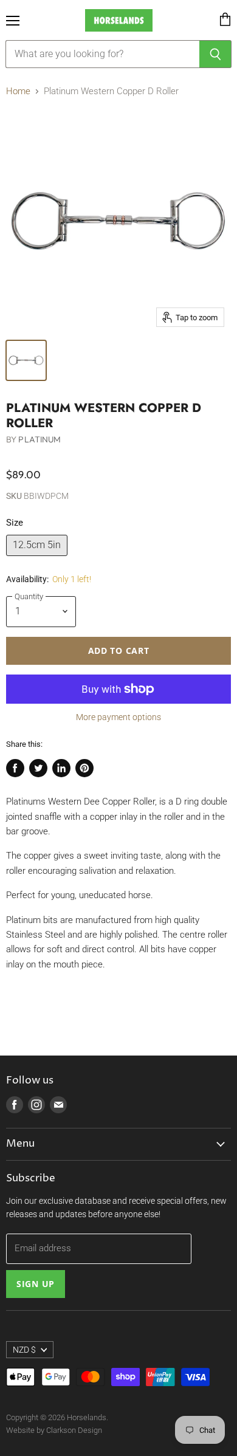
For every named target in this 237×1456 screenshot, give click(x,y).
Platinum (39, 439)
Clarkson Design (74, 1430)
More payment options (118, 717)
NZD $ (24, 1350)
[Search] (215, 54)
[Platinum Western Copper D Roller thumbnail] (26, 360)
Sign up (35, 1283)
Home (18, 91)
